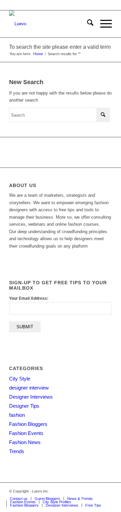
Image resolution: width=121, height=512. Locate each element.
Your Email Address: (28, 298)
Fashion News (25, 442)
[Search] (86, 23)
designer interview (29, 388)
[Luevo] (50, 23)
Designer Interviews (31, 397)
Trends (16, 451)
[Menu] (102, 23)
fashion (17, 415)
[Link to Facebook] (87, 491)
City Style (19, 378)
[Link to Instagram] (97, 491)
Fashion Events (26, 433)
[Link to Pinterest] (107, 491)
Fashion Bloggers (28, 424)
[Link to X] (77, 491)
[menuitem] (86, 23)
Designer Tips (24, 406)
